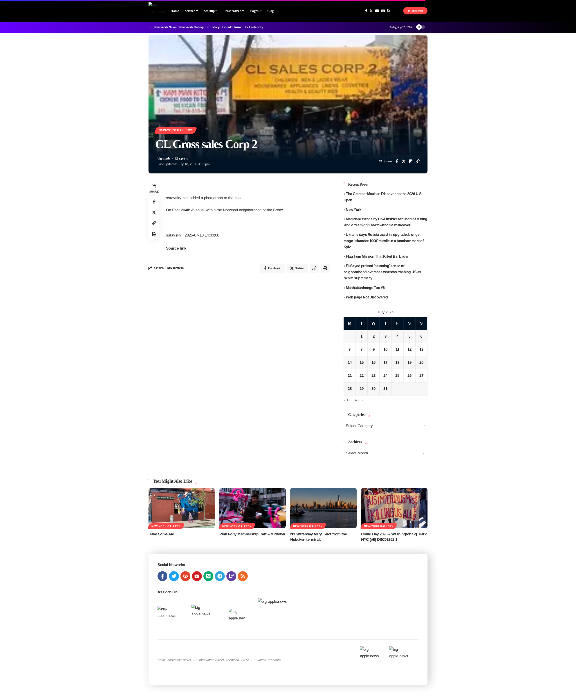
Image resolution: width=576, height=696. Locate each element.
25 (397, 375)
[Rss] (389, 11)
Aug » (359, 400)
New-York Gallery (191, 27)
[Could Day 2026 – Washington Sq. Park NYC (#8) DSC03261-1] (394, 508)
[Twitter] (371, 11)
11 (397, 349)
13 (421, 349)
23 (373, 375)
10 (385, 349)
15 (362, 362)
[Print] (153, 234)
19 (409, 362)
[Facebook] (366, 11)
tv (246, 27)
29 (362, 389)
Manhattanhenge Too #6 (365, 288)
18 (397, 362)
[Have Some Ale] (181, 508)
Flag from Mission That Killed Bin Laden (378, 256)
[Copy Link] (417, 161)
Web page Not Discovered (367, 297)
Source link (176, 248)
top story (213, 27)
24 (385, 375)
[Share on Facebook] (397, 161)
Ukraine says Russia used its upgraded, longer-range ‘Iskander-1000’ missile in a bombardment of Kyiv (384, 241)
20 (421, 362)
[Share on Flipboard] (410, 161)
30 (373, 389)
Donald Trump (232, 27)
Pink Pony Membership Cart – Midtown (252, 534)
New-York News (165, 27)
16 (373, 362)
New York (353, 210)
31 (385, 389)
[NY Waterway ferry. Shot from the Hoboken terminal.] (323, 508)
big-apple (164, 158)
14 (350, 362)
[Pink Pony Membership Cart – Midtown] (252, 508)
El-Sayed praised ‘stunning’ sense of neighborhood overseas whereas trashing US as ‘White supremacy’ (382, 272)
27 (421, 375)
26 (409, 375)
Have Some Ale (161, 534)
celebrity (257, 27)
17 (385, 362)
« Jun (347, 400)
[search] (398, 10)
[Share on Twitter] (403, 161)
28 (350, 389)
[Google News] (383, 11)
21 (350, 375)
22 (362, 375)
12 (409, 349)
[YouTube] (377, 11)
